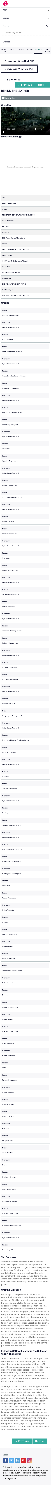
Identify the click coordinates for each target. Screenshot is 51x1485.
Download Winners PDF (19, 68)
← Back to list (13, 79)
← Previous (25, 84)
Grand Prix (4, 50)
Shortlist (38, 50)
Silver (21, 49)
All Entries (47, 50)
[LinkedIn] (17, 1460)
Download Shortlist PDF (19, 61)
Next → (42, 84)
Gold (12, 49)
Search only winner (13, 32)
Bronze (30, 49)
